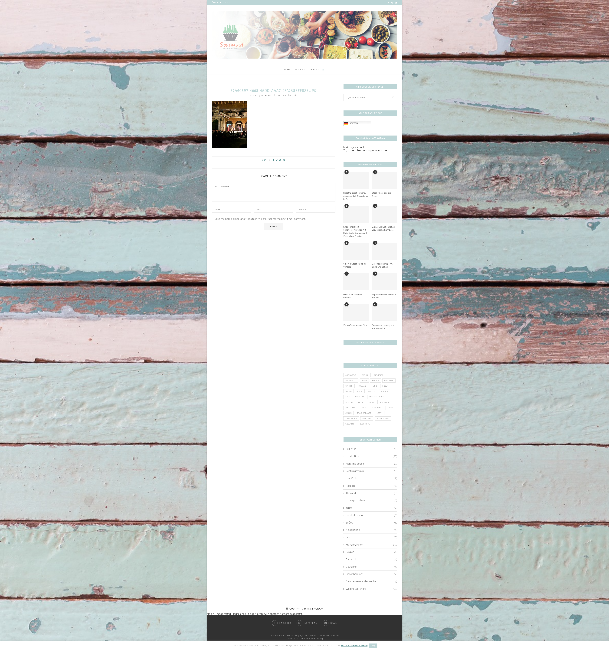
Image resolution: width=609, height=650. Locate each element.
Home (287, 69)
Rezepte (299, 69)
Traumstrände (364, 413)
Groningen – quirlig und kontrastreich (383, 327)
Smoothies (350, 408)
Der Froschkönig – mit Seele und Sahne (382, 265)
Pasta (360, 402)
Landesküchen (371, 515)
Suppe (390, 408)
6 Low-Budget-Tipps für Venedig (354, 265)
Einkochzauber (371, 574)
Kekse (360, 391)
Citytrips (378, 375)
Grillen (349, 386)
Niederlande (371, 529)
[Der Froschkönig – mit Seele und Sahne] (384, 251)
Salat (371, 402)
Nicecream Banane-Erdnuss (352, 296)
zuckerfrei (365, 424)
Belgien (371, 552)
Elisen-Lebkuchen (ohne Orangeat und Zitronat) (383, 228)
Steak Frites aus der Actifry (381, 194)
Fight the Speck (371, 463)
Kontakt (229, 2)
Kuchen (371, 391)
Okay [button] (373, 646)
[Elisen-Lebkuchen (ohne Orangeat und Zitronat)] (384, 214)
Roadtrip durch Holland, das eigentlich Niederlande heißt (355, 195)
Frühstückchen (371, 544)
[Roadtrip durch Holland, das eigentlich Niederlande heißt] (356, 180)
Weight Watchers (371, 588)
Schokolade (385, 402)
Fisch (364, 380)
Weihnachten (383, 418)
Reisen (313, 69)
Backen (365, 375)
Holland (362, 386)
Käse (347, 397)
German (353, 123)
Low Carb (371, 478)
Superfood (377, 408)
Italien (348, 391)
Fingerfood (350, 380)
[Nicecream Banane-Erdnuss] (356, 281)
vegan (379, 413)
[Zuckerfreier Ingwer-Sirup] (356, 312)
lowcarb (359, 397)
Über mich (216, 2)
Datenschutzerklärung (311, 638)
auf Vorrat (350, 375)
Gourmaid (266, 95)
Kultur (384, 391)
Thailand (371, 493)
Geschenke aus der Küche (371, 581)
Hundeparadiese (371, 500)
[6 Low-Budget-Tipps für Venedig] (356, 251)
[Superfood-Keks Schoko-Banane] (384, 281)
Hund (374, 386)
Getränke (371, 566)
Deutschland (371, 559)
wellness (349, 424)
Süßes (348, 413)
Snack (363, 408)
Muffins (349, 402)
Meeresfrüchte (376, 397)
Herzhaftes (371, 456)
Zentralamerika (371, 471)
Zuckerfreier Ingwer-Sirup (355, 325)
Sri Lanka (371, 449)
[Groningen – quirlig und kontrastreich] (384, 312)
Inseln (385, 386)
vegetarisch (351, 418)
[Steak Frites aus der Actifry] (384, 180)
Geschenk (388, 380)
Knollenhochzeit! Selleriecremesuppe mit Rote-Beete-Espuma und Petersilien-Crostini (355, 231)
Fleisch (375, 380)
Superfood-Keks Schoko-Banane (384, 296)
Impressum (292, 638)
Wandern (366, 418)
